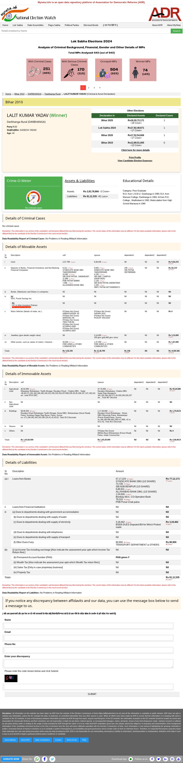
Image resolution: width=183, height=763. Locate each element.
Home (5, 25)
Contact (58, 740)
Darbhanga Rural (52, 94)
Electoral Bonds (91, 25)
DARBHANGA (34, 94)
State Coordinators (42, 740)
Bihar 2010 (19, 94)
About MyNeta (174, 25)
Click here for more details (135, 150)
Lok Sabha (18, 25)
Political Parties (72, 25)
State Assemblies (35, 25)
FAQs (84, 740)
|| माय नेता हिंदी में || (110, 25)
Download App (119, 759)
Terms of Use (72, 740)
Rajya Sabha (54, 25)
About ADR (157, 25)
